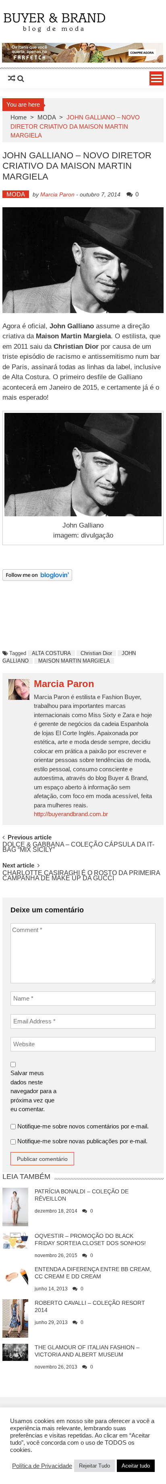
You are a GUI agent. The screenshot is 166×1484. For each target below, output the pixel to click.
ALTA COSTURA (51, 653)
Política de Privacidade (42, 1466)
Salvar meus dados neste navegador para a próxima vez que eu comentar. (33, 1091)
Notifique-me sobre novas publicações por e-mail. (82, 1141)
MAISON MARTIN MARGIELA (74, 661)
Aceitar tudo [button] (136, 1466)
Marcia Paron (57, 194)
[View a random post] (11, 79)
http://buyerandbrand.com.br (71, 814)
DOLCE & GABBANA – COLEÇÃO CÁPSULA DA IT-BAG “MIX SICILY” (78, 847)
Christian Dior (96, 653)
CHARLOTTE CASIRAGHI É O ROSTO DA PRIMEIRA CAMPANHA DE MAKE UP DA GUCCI (81, 876)
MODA (46, 117)
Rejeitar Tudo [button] (94, 1466)
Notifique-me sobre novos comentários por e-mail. (83, 1126)
